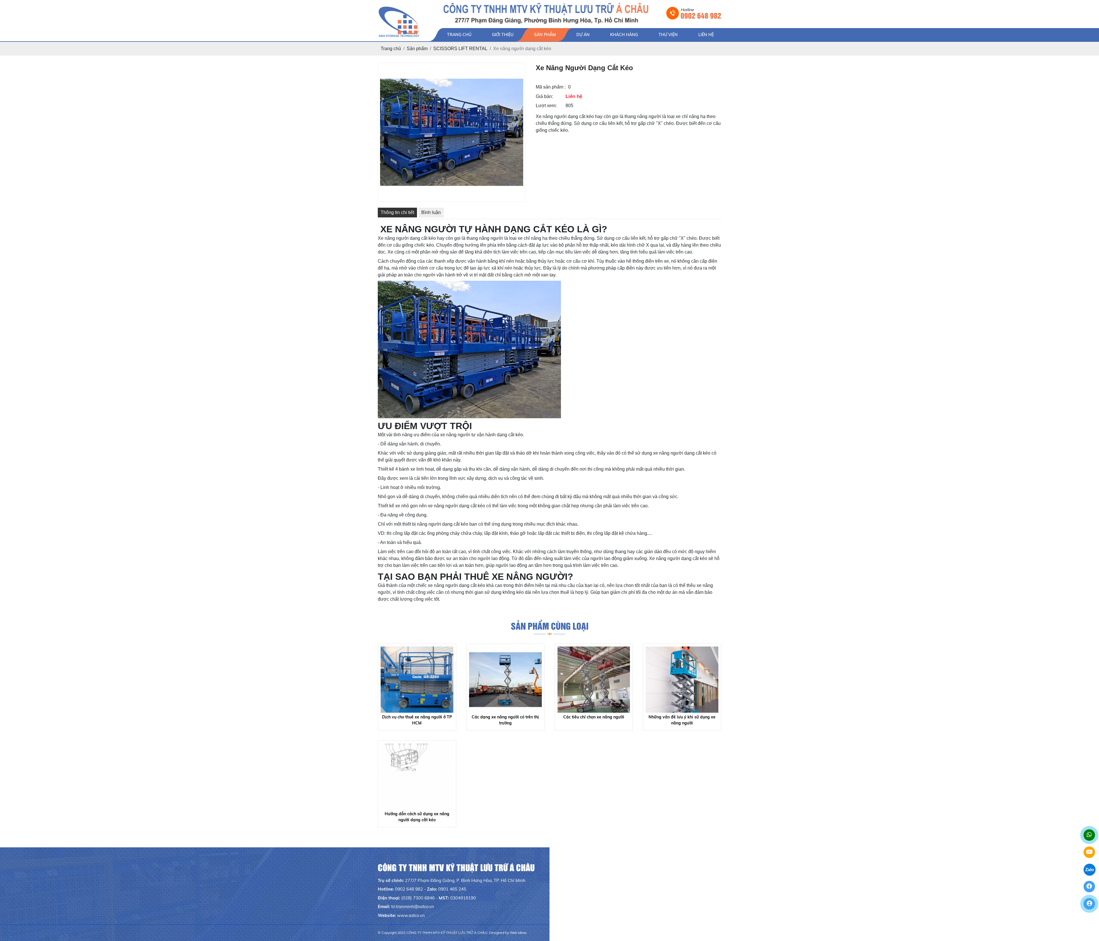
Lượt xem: (546, 105)
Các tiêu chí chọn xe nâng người (593, 717)
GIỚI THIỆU (502, 34)
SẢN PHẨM (545, 34)
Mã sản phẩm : (551, 87)
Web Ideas (518, 932)
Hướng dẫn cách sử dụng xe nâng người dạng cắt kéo (417, 816)
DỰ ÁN (583, 34)
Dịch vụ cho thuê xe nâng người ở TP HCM (417, 720)
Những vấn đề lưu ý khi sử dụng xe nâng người (682, 720)
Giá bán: (544, 96)
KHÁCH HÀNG (624, 34)
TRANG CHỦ (459, 34)
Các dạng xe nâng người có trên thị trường (505, 720)
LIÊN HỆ (706, 34)
